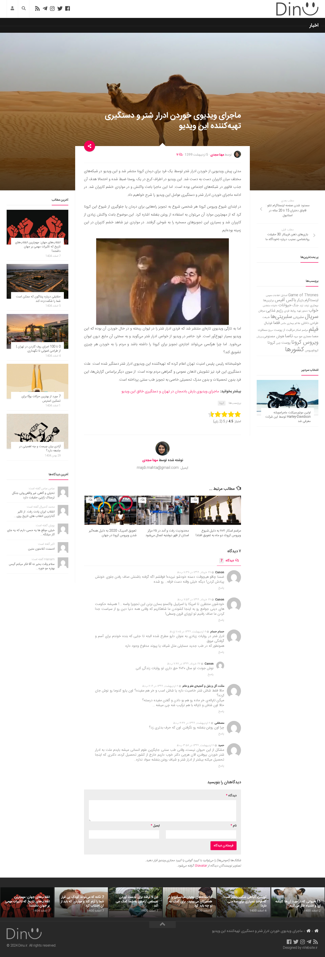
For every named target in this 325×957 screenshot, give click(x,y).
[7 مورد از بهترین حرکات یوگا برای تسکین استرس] (37, 381)
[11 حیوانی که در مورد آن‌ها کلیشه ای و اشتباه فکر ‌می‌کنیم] (298, 902)
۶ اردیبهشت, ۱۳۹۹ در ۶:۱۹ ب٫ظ (160, 686)
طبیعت (266, 317)
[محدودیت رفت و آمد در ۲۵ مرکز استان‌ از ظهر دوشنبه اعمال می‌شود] (163, 510)
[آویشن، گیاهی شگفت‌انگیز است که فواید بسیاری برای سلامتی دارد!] (243, 902)
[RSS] (37, 8)
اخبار (314, 25)
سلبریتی (298, 317)
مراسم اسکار (302, 330)
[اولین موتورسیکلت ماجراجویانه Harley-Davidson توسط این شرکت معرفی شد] (287, 397)
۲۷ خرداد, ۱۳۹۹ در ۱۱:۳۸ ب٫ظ (194, 572)
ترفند (306, 306)
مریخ (270, 330)
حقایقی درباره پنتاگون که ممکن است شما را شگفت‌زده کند (38, 299)
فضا (276, 323)
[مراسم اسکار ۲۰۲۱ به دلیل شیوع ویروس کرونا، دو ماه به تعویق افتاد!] (215, 510)
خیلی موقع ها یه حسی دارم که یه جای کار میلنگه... (31, 532)
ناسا (289, 336)
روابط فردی (290, 311)
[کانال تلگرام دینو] (45, 8)
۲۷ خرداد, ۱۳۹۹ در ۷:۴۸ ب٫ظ (183, 663)
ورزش (259, 337)
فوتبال (268, 323)
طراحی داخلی (309, 323)
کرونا (221, 403)
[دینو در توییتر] (60, 8)
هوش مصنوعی (273, 336)
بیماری (314, 305)
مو (300, 336)
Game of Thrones (303, 295)
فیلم (313, 329)
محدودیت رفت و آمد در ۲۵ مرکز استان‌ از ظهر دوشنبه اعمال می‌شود (167, 533)
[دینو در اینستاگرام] (52, 8)
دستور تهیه (302, 311)
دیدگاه (227, 560)
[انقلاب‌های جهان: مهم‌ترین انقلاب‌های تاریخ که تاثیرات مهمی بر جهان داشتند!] (37, 227)
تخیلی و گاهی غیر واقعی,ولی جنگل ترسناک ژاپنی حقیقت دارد (33, 495)
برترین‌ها (268, 300)
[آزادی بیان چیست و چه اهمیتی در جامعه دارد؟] (37, 431)
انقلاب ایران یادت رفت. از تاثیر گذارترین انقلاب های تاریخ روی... (34, 514)
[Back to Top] (162, 924)
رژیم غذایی (274, 310)
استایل (284, 295)
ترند (301, 306)
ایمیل (155, 825)
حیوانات (285, 305)
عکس (283, 323)
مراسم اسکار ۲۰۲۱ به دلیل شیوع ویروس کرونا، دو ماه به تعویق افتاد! (218, 533)
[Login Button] (12, 9)
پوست (286, 343)
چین (278, 343)
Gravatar (201, 865)
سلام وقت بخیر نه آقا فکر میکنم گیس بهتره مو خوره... (32, 566)
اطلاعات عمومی (273, 295)
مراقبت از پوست (284, 330)
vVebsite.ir (309, 948)
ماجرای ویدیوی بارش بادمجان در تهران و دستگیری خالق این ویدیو (170, 391)
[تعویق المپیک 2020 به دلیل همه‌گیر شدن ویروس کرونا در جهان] (110, 510)
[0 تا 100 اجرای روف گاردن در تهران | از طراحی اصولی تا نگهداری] (37, 331)
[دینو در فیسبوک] (67, 8)
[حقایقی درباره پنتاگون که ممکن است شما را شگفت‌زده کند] (37, 281)
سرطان (261, 311)
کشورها (294, 349)
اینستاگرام (311, 300)
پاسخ (221, 587)
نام (234, 825)
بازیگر (300, 300)
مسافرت (263, 330)
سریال (311, 317)
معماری (307, 336)
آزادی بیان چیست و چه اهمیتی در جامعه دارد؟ (40, 449)
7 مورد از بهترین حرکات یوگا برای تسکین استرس (41, 399)
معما (315, 336)
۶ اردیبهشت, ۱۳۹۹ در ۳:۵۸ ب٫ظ (195, 745)
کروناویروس (311, 350)
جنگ (295, 305)
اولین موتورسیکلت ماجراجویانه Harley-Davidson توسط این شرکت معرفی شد (288, 417)
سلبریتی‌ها (281, 316)
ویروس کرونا (304, 342)
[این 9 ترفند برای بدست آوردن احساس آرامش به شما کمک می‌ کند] (135, 902)
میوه (296, 337)
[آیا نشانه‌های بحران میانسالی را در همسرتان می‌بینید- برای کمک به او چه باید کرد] (189, 902)
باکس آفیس (285, 300)
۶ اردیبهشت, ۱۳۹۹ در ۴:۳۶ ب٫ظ (191, 723)
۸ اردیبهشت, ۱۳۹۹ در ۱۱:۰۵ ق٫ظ (188, 631)
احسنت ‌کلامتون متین (41, 549)
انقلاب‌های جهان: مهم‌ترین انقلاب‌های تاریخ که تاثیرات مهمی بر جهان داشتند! (38, 247)
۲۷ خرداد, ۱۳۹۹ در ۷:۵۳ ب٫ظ (194, 599)
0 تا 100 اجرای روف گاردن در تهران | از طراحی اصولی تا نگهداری (38, 349)
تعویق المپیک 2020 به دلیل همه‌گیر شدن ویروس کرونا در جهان (112, 533)
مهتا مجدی (217, 155)
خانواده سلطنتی (270, 306)
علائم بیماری (293, 323)
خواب (313, 310)
